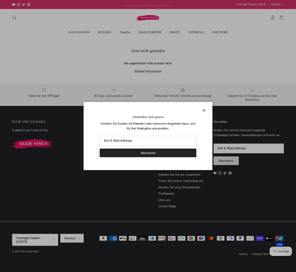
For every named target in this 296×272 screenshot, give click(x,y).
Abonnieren (148, 153)
